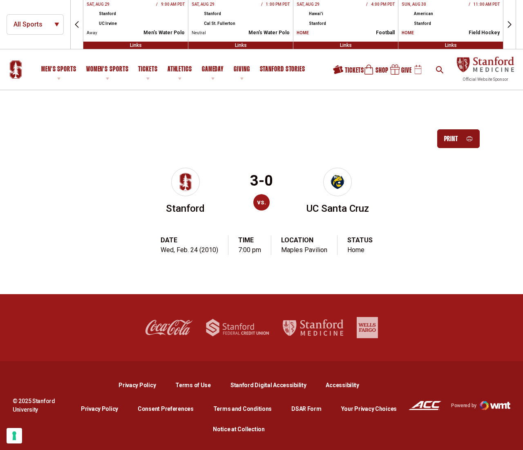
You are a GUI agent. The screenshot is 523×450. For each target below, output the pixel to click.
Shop (372, 72)
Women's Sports (107, 69)
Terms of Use (193, 385)
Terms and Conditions (242, 409)
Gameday (213, 69)
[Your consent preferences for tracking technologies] (14, 435)
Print (451, 139)
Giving (242, 69)
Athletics (180, 69)
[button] (76, 24)
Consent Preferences (166, 409)
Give (398, 72)
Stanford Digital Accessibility (275, 384)
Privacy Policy (143, 384)
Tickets (147, 69)
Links (136, 45)
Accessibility (342, 384)
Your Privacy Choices (369, 409)
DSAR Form (306, 409)
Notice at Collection (238, 429)
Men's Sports (58, 69)
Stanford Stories (282, 70)
